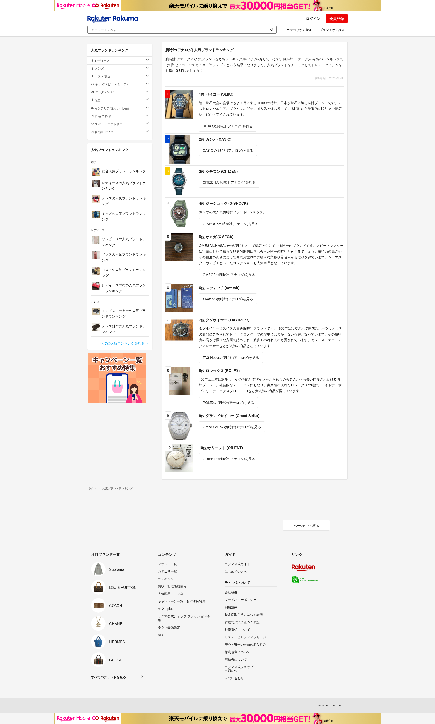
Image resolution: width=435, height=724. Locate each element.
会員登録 (336, 18)
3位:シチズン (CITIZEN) (218, 171)
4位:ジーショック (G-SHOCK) (223, 203)
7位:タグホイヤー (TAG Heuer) (224, 319)
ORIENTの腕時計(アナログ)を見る (229, 458)
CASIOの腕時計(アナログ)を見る (228, 150)
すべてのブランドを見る (108, 677)
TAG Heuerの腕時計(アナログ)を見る (231, 357)
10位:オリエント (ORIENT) (221, 447)
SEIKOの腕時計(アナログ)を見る (228, 126)
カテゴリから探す (299, 29)
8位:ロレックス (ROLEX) (219, 370)
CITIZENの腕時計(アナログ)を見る (229, 182)
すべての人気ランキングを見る (121, 343)
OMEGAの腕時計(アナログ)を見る (229, 274)
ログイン (313, 18)
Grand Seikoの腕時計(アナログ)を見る (232, 426)
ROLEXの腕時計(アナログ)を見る (228, 402)
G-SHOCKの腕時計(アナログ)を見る (231, 223)
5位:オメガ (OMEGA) (216, 236)
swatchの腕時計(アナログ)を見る (228, 298)
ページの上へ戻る (306, 525)
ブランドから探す (332, 29)
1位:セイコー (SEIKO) (216, 94)
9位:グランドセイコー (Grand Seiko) (229, 415)
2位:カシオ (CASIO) (215, 139)
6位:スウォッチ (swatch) (219, 287)
